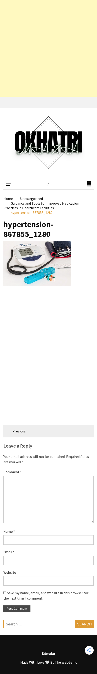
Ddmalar (48, 653)
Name (9, 531)
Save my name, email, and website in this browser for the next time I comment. (45, 595)
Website (9, 572)
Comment (12, 472)
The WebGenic (66, 662)
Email (8, 552)
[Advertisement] (48, 48)
